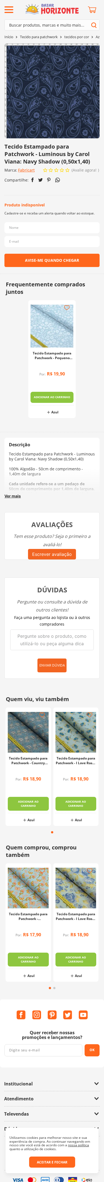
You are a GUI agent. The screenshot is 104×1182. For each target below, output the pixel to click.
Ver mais (12, 496)
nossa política (78, 1145)
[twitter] (40, 180)
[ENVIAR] (52, 260)
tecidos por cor (76, 37)
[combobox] (52, 24)
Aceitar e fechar (52, 1162)
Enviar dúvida (52, 665)
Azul (99, 37)
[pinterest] (49, 180)
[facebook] (32, 180)
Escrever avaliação (52, 554)
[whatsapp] (57, 180)
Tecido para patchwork (39, 37)
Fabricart (26, 170)
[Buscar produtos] (93, 25)
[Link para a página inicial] (8, 37)
